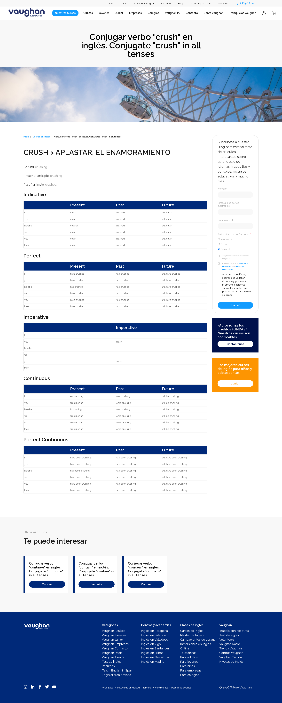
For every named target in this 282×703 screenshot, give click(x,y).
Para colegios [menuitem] (189, 675)
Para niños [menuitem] (187, 666)
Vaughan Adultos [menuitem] (113, 630)
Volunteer (166, 3)
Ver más (47, 584)
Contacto (192, 13)
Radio (124, 3)
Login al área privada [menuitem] (116, 675)
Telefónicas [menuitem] (188, 653)
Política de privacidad (128, 687)
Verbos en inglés (41, 137)
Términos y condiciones (155, 687)
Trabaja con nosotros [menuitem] (234, 630)
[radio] (235, 239)
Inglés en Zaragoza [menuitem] (154, 630)
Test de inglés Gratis (200, 3)
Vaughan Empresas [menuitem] (115, 644)
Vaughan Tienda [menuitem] (113, 657)
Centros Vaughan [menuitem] (231, 653)
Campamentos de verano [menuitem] (198, 639)
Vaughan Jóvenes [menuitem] (114, 635)
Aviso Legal (108, 687)
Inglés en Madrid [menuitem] (152, 661)
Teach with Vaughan (144, 3)
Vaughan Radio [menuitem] (112, 653)
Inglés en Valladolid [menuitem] (154, 639)
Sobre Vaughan (213, 13)
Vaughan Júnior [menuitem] (112, 639)
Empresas (135, 13)
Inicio (26, 137)
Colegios (153, 13)
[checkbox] (235, 244)
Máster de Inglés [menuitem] (192, 635)
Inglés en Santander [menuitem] (155, 648)
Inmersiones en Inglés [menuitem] (195, 644)
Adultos (88, 13)
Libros (111, 3)
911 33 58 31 (244, 3)
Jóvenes (104, 13)
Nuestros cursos (65, 13)
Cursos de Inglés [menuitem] (191, 630)
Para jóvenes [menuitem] (189, 661)
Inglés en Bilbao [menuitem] (152, 653)
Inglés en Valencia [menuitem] (153, 635)
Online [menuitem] (184, 648)
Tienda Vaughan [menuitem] (230, 648)
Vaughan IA (172, 13)
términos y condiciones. (233, 267)
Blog (180, 3)
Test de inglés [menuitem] (111, 661)
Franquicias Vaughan (242, 13)
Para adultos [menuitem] (189, 657)
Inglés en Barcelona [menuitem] (155, 657)
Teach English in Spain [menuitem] (117, 670)
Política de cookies (181, 687)
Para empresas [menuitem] (190, 670)
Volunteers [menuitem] (227, 639)
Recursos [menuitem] (108, 666)
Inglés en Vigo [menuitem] (151, 644)
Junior (119, 13)
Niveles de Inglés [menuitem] (231, 661)
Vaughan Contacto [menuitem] (115, 648)
